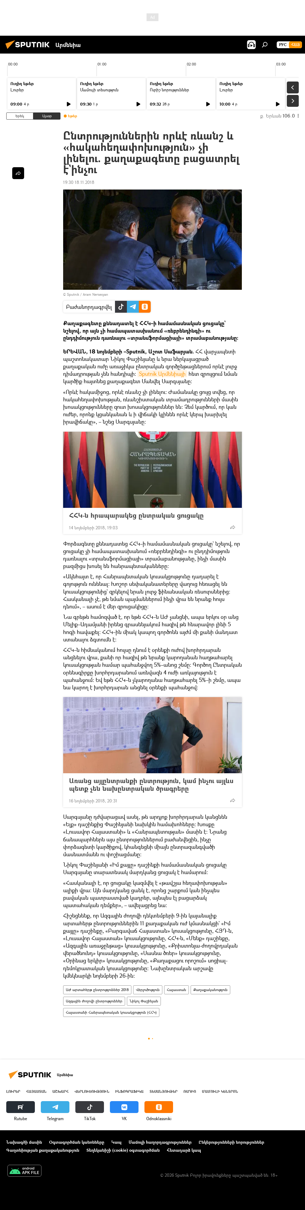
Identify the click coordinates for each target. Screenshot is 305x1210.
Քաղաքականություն (210, 989)
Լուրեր (17, 90)
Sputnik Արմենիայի (162, 373)
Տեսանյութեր (164, 1091)
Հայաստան (176, 989)
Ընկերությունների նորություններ (231, 1142)
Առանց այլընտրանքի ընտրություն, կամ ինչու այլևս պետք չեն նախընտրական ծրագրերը (151, 784)
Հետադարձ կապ (184, 1150)
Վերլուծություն (148, 989)
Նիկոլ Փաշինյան (144, 1001)
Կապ (116, 1142)
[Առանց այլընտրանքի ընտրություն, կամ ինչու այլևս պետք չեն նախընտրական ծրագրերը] (152, 735)
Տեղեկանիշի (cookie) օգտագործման (123, 1150)
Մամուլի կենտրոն (220, 1091)
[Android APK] (24, 1171)
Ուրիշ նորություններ (169, 90)
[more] (233, 527)
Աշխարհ (60, 1091)
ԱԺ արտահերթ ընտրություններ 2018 (97, 989)
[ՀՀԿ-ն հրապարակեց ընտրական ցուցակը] (152, 470)
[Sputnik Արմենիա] (29, 49)
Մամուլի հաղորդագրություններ (160, 1142)
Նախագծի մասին (24, 1142)
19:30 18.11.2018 (78, 182)
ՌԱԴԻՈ (189, 1091)
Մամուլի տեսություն (99, 90)
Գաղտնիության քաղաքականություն (42, 1150)
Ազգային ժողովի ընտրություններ (94, 1001)
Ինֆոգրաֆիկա (129, 1091)
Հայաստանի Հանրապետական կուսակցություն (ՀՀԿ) (111, 1012)
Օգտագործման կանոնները (76, 1142)
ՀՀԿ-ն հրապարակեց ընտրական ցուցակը (136, 515)
